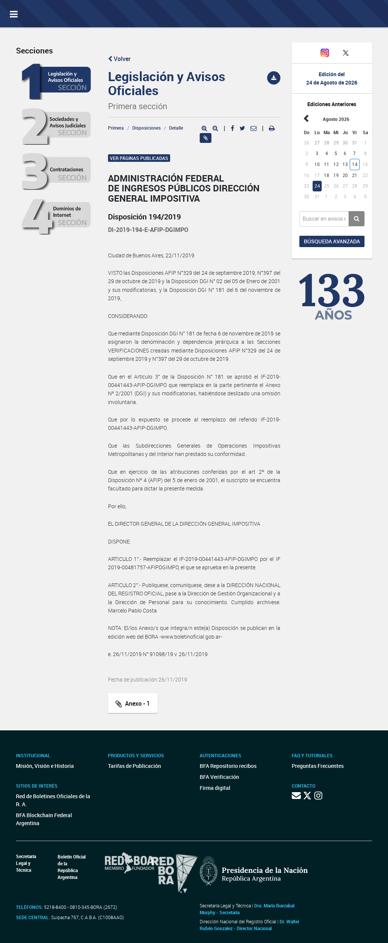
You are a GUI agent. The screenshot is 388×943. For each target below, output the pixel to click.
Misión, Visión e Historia (45, 765)
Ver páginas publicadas (139, 158)
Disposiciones (146, 128)
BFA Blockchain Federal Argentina (44, 819)
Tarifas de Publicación (134, 765)
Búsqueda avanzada (332, 241)
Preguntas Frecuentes (318, 765)
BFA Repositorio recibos (228, 765)
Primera (116, 128)
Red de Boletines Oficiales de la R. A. (53, 800)
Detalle (176, 128)
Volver (121, 59)
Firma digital (215, 787)
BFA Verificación (219, 776)
